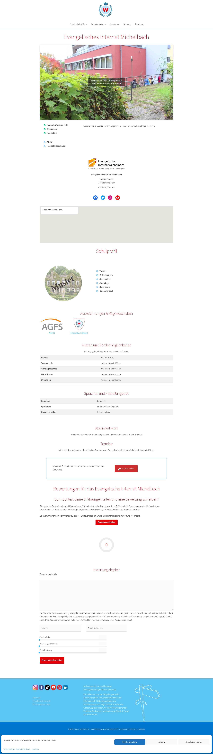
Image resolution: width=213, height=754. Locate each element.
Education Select (79, 333)
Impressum (35, 749)
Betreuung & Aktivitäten (49, 644)
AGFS (52, 333)
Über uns (37, 697)
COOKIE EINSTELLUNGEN (133, 729)
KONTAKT (84, 729)
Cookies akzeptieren (129, 742)
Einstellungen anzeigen (194, 742)
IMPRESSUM (97, 729)
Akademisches (45, 637)
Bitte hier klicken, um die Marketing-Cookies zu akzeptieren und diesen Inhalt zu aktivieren (106, 82)
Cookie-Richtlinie (9, 749)
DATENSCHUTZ (111, 729)
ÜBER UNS (73, 729)
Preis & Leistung (46, 650)
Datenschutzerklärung (23, 749)
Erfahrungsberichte (41, 704)
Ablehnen (162, 742)
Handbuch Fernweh (41, 701)
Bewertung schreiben (106, 522)
